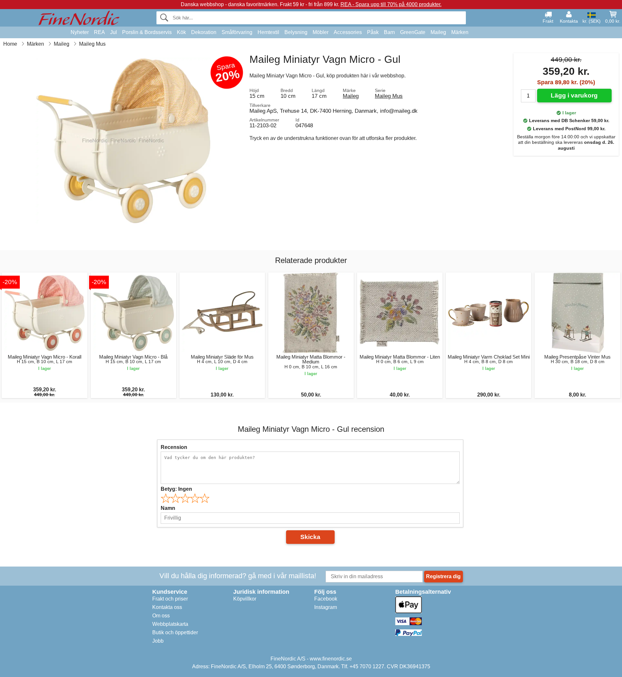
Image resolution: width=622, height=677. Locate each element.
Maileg (438, 32)
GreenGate (412, 32)
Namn (168, 508)
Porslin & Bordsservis (147, 32)
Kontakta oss (167, 607)
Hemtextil (268, 32)
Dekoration (203, 32)
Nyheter (80, 32)
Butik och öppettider (175, 632)
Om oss (161, 615)
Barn (389, 32)
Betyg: (176, 489)
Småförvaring (237, 32)
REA (99, 32)
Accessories (348, 32)
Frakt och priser (170, 599)
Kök (181, 32)
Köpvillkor (244, 599)
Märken (459, 32)
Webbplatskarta (170, 624)
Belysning (295, 32)
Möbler (320, 32)
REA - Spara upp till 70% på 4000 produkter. (391, 4)
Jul (113, 32)
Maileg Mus (389, 96)
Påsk (373, 32)
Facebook (325, 599)
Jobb (158, 641)
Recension (174, 447)
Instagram (325, 607)
